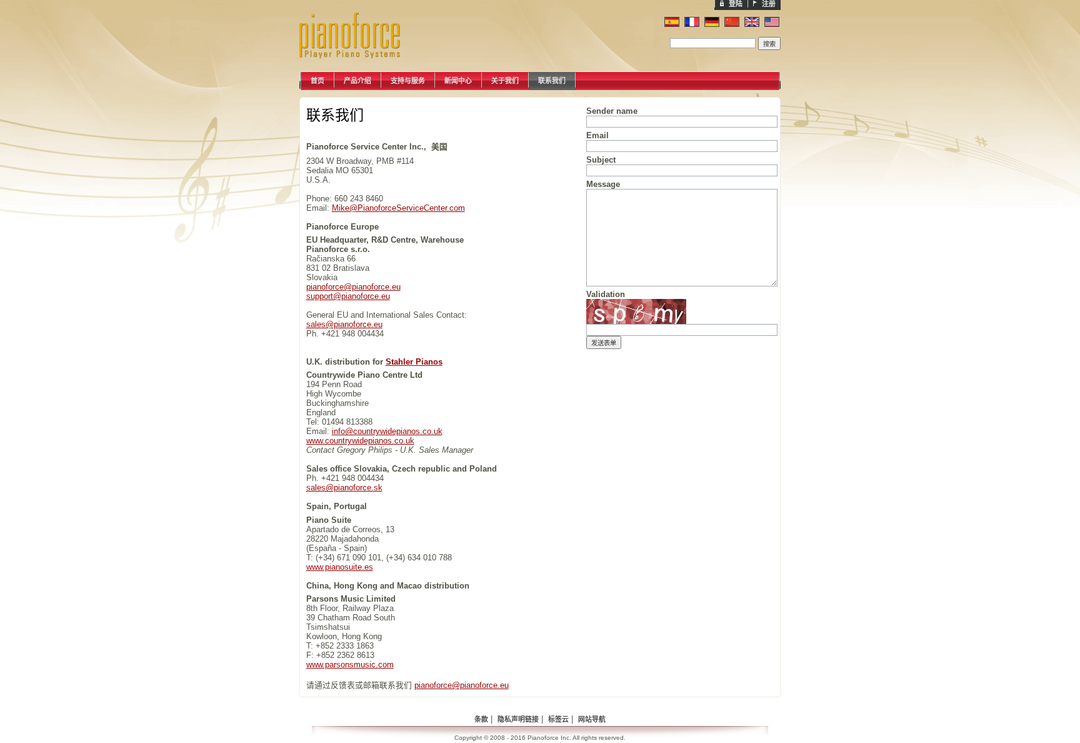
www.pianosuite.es (339, 567)
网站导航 (592, 719)
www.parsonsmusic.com (350, 664)
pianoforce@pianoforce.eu (353, 286)
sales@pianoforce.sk (344, 487)
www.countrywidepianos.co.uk (360, 440)
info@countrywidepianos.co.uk (387, 431)
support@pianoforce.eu (348, 296)
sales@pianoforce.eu (344, 324)
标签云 (558, 719)
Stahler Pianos (414, 361)
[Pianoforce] (361, 68)
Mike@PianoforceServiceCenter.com (398, 208)
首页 (317, 80)
